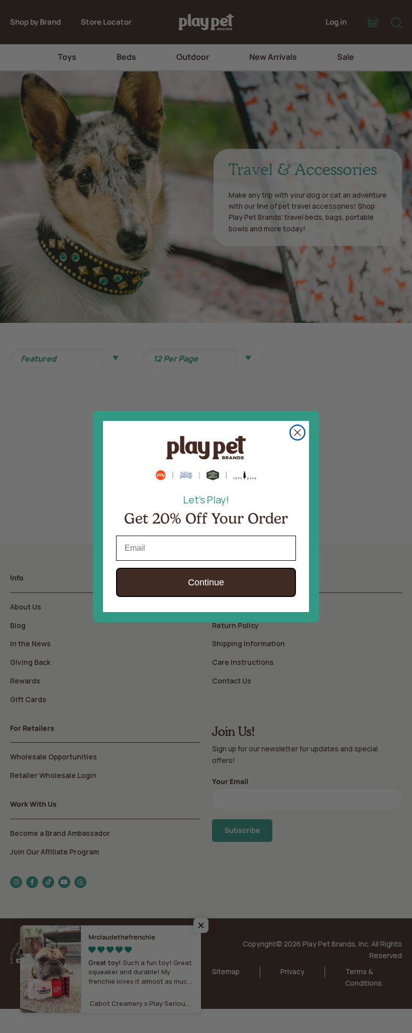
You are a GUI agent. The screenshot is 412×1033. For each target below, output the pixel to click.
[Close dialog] (297, 432)
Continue (206, 582)
